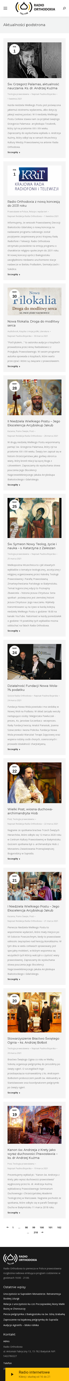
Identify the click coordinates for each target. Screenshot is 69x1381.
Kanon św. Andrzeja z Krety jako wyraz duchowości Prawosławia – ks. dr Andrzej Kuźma (33, 1154)
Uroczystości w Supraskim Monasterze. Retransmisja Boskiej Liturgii (32, 1296)
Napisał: (44, 94)
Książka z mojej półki (29, 331)
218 (36, 1232)
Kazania (11, 431)
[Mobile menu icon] (5, 8)
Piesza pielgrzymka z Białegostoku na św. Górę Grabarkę (34, 1314)
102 (59, 1227)
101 (50, 1227)
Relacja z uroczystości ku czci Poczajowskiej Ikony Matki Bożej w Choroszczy (34, 1306)
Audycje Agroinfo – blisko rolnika (21, 1325)
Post (31, 431)
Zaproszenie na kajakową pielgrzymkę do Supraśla (30, 1319)
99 (33, 1227)
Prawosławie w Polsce (18, 211)
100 (42, 1227)
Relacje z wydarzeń (38, 211)
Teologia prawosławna (18, 94)
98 (26, 1227)
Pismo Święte (22, 431)
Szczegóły (13, 152)
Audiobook (13, 331)
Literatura (44, 331)
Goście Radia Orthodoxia (19, 695)
